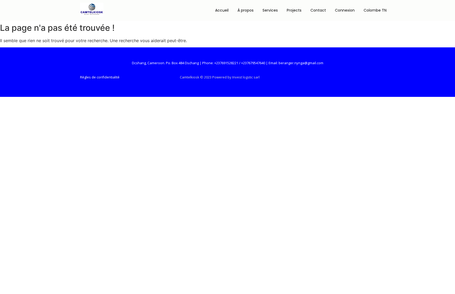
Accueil (222, 10)
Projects (294, 10)
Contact (318, 10)
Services (270, 10)
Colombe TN (375, 10)
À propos (246, 10)
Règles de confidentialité (100, 77)
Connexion (345, 10)
